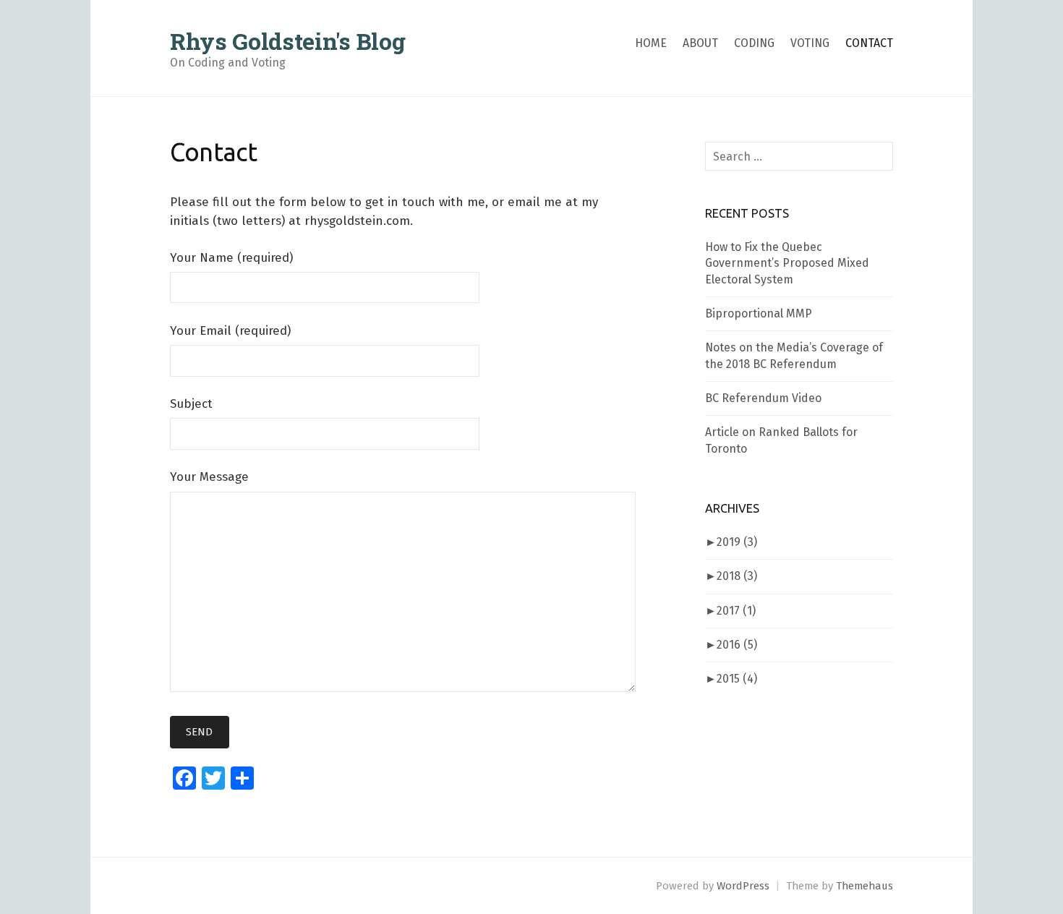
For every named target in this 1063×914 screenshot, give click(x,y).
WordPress (743, 885)
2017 (736, 611)
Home (651, 43)
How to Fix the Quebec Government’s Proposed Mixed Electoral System (787, 263)
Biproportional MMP (758, 313)
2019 (737, 542)
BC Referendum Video (763, 398)
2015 (737, 679)
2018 (737, 576)
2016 (737, 645)
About (700, 43)
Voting (809, 43)
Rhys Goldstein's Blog (287, 40)
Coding (754, 43)
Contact (869, 43)
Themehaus (864, 885)
